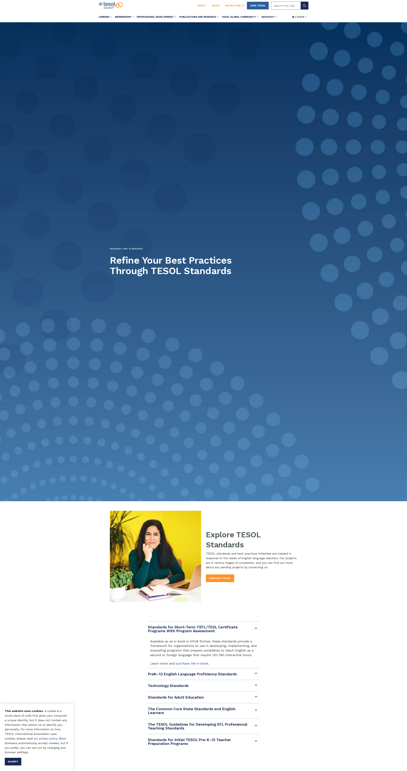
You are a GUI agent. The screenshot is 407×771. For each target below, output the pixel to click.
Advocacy (267, 16)
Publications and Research (197, 16)
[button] (304, 5)
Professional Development (155, 16)
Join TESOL (258, 5)
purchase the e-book (192, 663)
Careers (104, 16)
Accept (13, 761)
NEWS (216, 5)
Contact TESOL (220, 578)
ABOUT (201, 5)
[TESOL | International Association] (144, 5)
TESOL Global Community (239, 16)
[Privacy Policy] (38, 738)
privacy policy (48, 738)
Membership (123, 16)
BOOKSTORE (233, 5)
